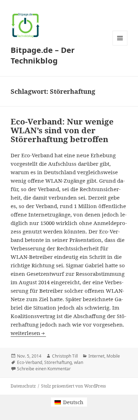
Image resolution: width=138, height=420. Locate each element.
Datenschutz (23, 386)
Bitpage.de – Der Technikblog (43, 55)
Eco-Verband (29, 362)
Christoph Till (65, 356)
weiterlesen (28, 332)
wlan (78, 362)
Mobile (113, 356)
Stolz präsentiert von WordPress (73, 386)
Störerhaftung (58, 362)
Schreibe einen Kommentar (44, 369)
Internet (96, 356)
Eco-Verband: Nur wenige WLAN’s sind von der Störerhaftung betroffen (62, 130)
